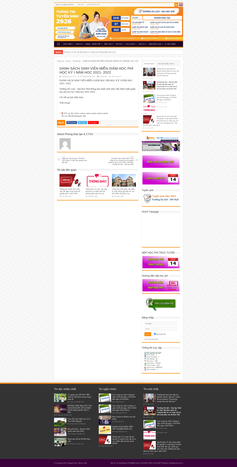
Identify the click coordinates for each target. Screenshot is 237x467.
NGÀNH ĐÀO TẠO (93, 5)
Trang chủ (60, 61)
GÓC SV (142, 44)
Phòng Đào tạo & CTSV (69, 76)
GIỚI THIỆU (67, 44)
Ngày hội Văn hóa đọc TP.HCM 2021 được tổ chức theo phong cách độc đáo (74, 159)
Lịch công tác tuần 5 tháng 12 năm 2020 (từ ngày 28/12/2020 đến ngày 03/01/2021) (124, 408)
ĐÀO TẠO (108, 44)
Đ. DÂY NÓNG (170, 44)
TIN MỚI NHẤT (149, 64)
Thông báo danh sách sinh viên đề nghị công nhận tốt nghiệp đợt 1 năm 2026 (69, 191)
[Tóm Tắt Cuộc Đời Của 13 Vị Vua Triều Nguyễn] (60, 422)
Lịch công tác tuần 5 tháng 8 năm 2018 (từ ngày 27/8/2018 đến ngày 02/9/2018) (123, 397)
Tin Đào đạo (77, 61)
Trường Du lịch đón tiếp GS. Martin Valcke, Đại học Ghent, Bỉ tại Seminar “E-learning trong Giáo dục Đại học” (168, 398)
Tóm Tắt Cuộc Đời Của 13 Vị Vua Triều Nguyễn (79, 420)
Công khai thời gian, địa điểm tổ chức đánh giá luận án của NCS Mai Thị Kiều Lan (123, 191)
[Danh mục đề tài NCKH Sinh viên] (60, 442)
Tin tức (68, 61)
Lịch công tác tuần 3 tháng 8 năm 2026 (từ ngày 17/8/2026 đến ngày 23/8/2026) (167, 97)
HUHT (58, 43)
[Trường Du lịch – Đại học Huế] (118, 24)
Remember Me (161, 334)
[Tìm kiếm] (176, 5)
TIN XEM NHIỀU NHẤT (166, 64)
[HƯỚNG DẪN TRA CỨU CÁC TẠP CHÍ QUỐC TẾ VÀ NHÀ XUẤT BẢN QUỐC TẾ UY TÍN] (60, 409)
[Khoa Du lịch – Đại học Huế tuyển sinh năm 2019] (60, 432)
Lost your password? (151, 339)
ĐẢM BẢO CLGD (155, 44)
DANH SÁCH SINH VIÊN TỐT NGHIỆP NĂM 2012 (122, 428)
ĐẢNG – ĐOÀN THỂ (93, 44)
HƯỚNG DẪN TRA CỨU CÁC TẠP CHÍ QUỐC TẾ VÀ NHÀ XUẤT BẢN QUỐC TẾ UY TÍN (80, 409)
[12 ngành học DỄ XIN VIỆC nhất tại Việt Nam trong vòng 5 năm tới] (60, 398)
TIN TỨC (119, 44)
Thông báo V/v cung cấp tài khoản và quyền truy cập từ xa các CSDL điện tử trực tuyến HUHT (124, 440)
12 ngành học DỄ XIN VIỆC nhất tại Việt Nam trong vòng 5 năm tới (80, 397)
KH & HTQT (130, 44)
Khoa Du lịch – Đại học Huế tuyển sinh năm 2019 (79, 430)
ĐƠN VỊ (79, 44)
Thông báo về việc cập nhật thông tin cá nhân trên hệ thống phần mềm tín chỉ (90, 52)
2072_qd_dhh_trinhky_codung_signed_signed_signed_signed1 (86, 113)
